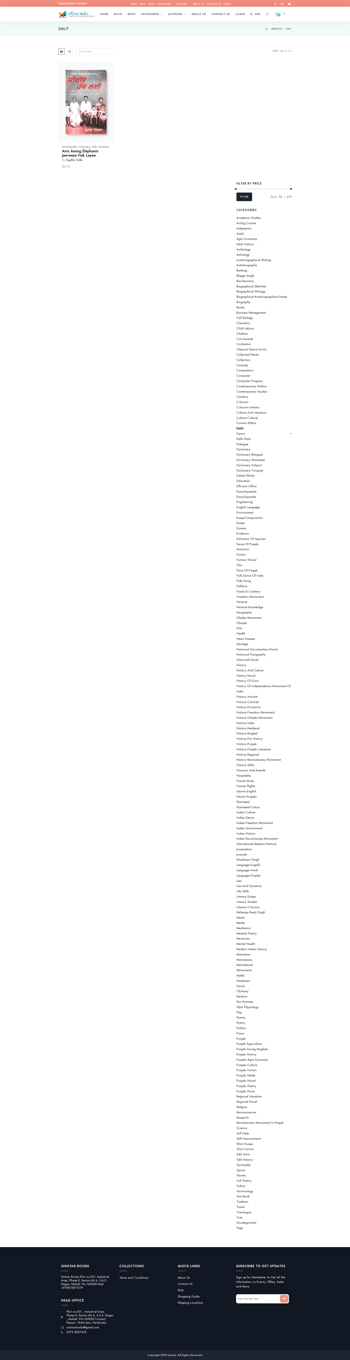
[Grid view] (61, 51)
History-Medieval (247, 728)
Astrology (243, 254)
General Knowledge (249, 607)
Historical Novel (247, 659)
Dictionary (243, 449)
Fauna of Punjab (247, 544)
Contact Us (213, 4)
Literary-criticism (247, 907)
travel (240, 1207)
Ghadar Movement (249, 617)
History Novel (245, 675)
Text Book (243, 1196)
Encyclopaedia (246, 491)
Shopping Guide (188, 1297)
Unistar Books (70, 1277)
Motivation (243, 954)
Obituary (242, 991)
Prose (240, 1033)
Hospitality (243, 775)
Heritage (242, 644)
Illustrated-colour (248, 807)
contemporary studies (251, 391)
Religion (241, 1107)
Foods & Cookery (248, 591)
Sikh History (244, 1159)
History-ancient (247, 696)
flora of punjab (247, 570)
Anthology (243, 249)
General (241, 601)
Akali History (245, 244)
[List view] (69, 51)
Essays (240, 523)
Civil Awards (244, 339)
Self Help (242, 1133)
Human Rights (245, 786)
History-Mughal (246, 733)
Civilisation (243, 344)
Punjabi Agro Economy (252, 1059)
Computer (243, 375)
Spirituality (243, 1165)
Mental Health (245, 943)
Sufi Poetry (243, 1180)
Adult (240, 233)
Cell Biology (244, 317)
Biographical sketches (251, 286)
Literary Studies (246, 901)
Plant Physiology (247, 1007)
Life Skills (242, 891)
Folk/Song (243, 580)
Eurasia (241, 528)
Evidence (242, 533)
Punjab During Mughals (252, 1049)
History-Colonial (247, 702)
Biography (84, 147)
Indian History (245, 833)
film (239, 565)
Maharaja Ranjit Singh (250, 912)
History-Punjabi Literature (253, 749)
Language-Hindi (247, 870)
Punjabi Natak (245, 1075)
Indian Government (249, 828)
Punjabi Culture (246, 1065)
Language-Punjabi (248, 875)
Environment (244, 512)
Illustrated (243, 801)
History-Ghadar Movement (254, 717)
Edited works (245, 475)
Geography (244, 612)
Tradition (242, 1201)
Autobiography (69, 147)
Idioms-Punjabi (246, 796)
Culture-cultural (247, 417)
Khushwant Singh (247, 859)
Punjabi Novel (246, 1080)
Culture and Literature (251, 412)
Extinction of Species (251, 538)
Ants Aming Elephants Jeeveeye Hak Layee (80, 153)
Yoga (239, 1228)
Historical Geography (251, 654)
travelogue (243, 1212)
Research (242, 1117)
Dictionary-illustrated (250, 459)
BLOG (142, 4)
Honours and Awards (250, 770)
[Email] (289, 4)
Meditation (243, 928)
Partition (241, 996)
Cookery (242, 396)
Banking (241, 270)
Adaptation (243, 228)
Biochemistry (245, 281)
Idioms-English (246, 791)
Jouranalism (244, 849)
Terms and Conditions (133, 1278)
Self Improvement (248, 1138)
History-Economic (248, 707)
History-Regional (247, 754)
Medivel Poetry (246, 933)
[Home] (266, 29)
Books (240, 307)
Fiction (241, 554)
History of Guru (247, 680)
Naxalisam (103, 147)
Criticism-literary (247, 407)
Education (243, 480)
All (290, 51)
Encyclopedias (246, 496)
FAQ (181, 1290)
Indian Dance (245, 817)
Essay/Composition (249, 517)
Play (239, 1012)
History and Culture (250, 670)
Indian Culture (245, 812)
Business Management (251, 312)
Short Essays (244, 1143)
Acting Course (246, 223)
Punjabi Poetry (246, 1086)
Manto (240, 917)
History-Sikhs (245, 765)
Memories (243, 938)
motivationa (244, 959)
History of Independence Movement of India (263, 689)
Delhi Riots (243, 438)
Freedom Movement (250, 596)
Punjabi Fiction (246, 1070)
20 (281, 51)
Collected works (247, 354)
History (241, 665)
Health (240, 633)
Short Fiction (245, 1149)
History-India (245, 723)
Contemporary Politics (251, 386)
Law (239, 880)
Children (242, 333)
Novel (240, 986)
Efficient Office (246, 486)
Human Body (245, 780)
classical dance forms (251, 349)
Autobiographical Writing (253, 260)
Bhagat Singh (245, 275)
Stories (241, 1175)
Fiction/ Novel (246, 559)
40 (285, 51)
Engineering (244, 501)
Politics (241, 1028)
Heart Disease (245, 638)
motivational (244, 964)
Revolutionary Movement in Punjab (260, 1122)
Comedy (242, 365)
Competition (244, 370)
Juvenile (241, 854)
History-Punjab (246, 744)
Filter (244, 196)
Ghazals (241, 623)
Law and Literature (249, 886)
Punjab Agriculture (249, 1043)
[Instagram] (282, 4)
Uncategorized (246, 1222)
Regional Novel (246, 1101)
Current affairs (246, 423)
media (240, 922)
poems (240, 1017)
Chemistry (243, 323)
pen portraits (244, 1001)
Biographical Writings (250, 291)
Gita (239, 628)
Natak (240, 975)
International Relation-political (256, 844)
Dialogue (242, 444)
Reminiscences (246, 1112)
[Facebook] (275, 4)
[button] (90, 106)
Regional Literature (249, 1096)
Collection (243, 360)
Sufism (240, 1186)
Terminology (244, 1191)
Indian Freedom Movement (254, 822)
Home (133, 4)
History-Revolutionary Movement (258, 759)
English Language (248, 507)
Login (226, 4)
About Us (198, 4)
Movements (244, 970)
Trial (239, 1217)
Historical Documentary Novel (256, 649)
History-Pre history (249, 738)
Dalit (94, 147)
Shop (151, 4)
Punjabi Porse (245, 1091)
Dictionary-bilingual (249, 454)
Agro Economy (246, 238)
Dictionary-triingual (249, 470)
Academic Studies (248, 217)
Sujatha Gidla (74, 160)
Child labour (245, 328)
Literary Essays (246, 896)
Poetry (240, 1022)
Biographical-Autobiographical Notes (261, 296)
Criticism (242, 402)
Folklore (241, 586)
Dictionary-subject (249, 465)
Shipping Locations (190, 1303)
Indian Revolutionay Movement (257, 838)
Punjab (241, 1038)
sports (240, 1170)
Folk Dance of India (249, 575)
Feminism (242, 549)
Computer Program (249, 381)
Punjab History (246, 1054)
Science (241, 1128)
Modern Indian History (251, 949)
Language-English (248, 865)
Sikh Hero (243, 1154)
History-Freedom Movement (255, 712)
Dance (240, 433)
